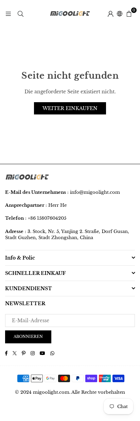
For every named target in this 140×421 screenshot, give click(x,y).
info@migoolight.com (95, 192)
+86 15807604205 (47, 218)
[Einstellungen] (110, 13)
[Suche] (20, 14)
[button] (129, 13)
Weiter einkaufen (70, 108)
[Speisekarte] (8, 14)
